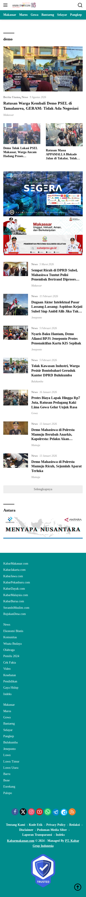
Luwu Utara (10, 767)
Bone (6, 780)
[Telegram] (55, 812)
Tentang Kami (15, 824)
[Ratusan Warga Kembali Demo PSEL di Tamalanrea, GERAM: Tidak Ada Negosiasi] (43, 68)
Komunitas (10, 637)
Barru (6, 774)
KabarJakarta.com (14, 569)
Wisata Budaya (12, 643)
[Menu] (6, 5)
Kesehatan (9, 675)
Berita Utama (11, 97)
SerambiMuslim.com (16, 607)
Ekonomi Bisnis (13, 631)
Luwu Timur (11, 761)
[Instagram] (31, 812)
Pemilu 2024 (11, 656)
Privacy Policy (55, 824)
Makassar (8, 115)
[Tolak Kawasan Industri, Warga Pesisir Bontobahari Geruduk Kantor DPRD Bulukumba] (15, 370)
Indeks (7, 694)
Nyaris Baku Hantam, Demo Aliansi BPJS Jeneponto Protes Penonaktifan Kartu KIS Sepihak (56, 338)
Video (7, 668)
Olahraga (9, 650)
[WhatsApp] (47, 812)
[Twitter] (23, 812)
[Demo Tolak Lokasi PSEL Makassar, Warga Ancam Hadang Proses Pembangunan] (21, 133)
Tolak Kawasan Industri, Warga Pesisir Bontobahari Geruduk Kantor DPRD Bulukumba (55, 370)
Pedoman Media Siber (52, 830)
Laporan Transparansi (37, 834)
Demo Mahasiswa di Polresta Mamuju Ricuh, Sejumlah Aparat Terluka (56, 466)
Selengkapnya (43, 489)
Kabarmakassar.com (20, 840)
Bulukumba (37, 381)
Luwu (7, 755)
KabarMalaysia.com (15, 595)
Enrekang (9, 786)
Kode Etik (36, 824)
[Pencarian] (80, 5)
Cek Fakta (9, 662)
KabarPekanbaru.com (16, 582)
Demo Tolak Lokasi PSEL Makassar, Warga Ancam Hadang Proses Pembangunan (20, 152)
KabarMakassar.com (15, 563)
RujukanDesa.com (14, 614)
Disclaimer (26, 830)
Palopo (7, 793)
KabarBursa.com (13, 601)
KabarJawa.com (13, 576)
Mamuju (35, 445)
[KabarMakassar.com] (23, 5)
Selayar (8, 730)
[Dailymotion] (63, 812)
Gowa (34, 413)
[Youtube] (39, 812)
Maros (7, 711)
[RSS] (72, 812)
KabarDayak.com (14, 588)
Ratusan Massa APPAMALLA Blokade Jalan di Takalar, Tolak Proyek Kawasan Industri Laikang (63, 155)
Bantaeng (9, 723)
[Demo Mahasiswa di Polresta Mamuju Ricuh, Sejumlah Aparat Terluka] (15, 466)
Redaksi (74, 824)
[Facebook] (15, 812)
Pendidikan (10, 681)
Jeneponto (36, 317)
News (25, 97)
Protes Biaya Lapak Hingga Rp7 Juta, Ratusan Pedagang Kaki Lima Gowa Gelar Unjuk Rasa (55, 402)
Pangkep (8, 736)
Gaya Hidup (10, 687)
